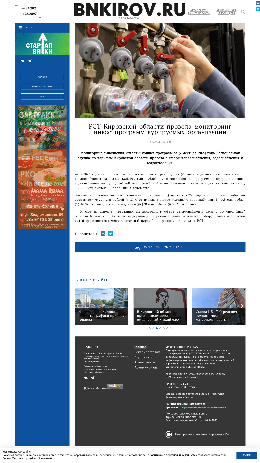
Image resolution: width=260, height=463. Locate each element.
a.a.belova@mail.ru (91, 362)
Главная (140, 347)
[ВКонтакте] (258, 3)
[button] (149, 328)
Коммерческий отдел (42, 87)
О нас (42, 97)
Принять (246, 455)
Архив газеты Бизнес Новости (199, 12)
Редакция (42, 77)
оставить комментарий (165, 247)
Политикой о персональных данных (171, 455)
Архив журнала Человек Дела (226, 12)
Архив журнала (146, 367)
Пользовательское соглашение (186, 413)
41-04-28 (182, 383)
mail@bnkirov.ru (184, 387)
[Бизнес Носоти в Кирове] (129, 15)
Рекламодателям (147, 352)
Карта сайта (144, 357)
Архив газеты (145, 362)
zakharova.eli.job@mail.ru (94, 372)
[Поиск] (243, 12)
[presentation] (78, 306)
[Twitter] (258, 9)
